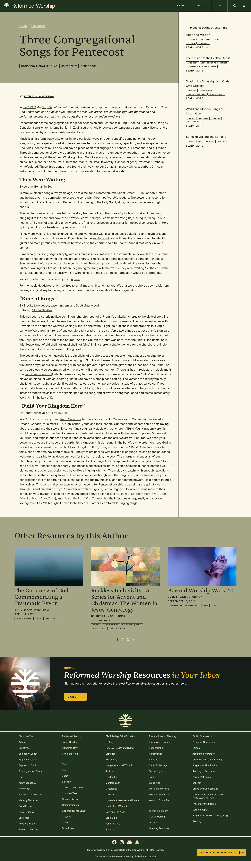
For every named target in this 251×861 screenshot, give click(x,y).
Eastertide (24, 817)
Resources (38, 25)
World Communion (159, 794)
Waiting (221, 141)
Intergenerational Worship (119, 765)
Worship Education (159, 800)
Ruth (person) (99, 628)
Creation (192, 90)
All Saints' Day (70, 747)
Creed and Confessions (205, 788)
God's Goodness (23, 618)
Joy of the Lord (74, 498)
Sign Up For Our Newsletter (218, 852)
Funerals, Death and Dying (119, 747)
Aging (65, 770)
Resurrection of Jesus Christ (202, 66)
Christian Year (69, 793)
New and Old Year (115, 811)
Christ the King (70, 753)
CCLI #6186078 (56, 413)
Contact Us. (150, 856)
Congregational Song (73, 810)
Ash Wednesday (27, 782)
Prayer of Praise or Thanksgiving (210, 815)
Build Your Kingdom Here (133, 494)
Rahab (139, 625)
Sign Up (73, 696)
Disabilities (68, 828)
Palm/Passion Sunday (30, 794)
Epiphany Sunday (28, 753)
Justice (109, 771)
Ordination (111, 817)
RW (29, 107)
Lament (38, 618)
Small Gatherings (158, 765)
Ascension (192, 39)
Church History (70, 799)
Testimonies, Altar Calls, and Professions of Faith (207, 796)
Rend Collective (70, 419)
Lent (21, 777)
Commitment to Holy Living (207, 759)
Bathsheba (127, 625)
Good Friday (25, 806)
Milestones (111, 788)
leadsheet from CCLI (38, 374)
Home (23, 25)
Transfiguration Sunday (31, 771)
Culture (66, 822)
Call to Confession (202, 736)
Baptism (196, 782)
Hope (217, 39)
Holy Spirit (69, 66)
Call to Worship (157, 816)
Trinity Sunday (69, 742)
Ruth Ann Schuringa (39, 96)
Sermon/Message (201, 777)
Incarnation (193, 122)
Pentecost (89, 66)
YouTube (159, 494)
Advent (191, 118)
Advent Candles (111, 625)
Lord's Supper (200, 809)
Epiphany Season (28, 759)
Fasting (109, 742)
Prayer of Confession (203, 742)
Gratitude (110, 753)
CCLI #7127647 (42, 310)
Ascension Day (27, 823)
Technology (155, 771)
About (180, 6)
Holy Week (24, 788)
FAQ (220, 6)
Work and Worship (159, 788)
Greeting (153, 822)
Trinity (152, 777)
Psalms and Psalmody (161, 742)
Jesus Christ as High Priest (214, 63)
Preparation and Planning (162, 736)
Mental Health (112, 782)
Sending (196, 821)
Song (214, 605)
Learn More (194, 47)
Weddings (154, 782)
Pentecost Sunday (28, 829)
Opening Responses (160, 828)
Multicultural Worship (116, 806)
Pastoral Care (112, 823)
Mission (191, 43)
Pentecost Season (71, 736)
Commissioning (70, 804)
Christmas (203, 118)
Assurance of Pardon (203, 753)
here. (77, 279)
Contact (201, 6)
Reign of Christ (216, 94)
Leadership (111, 777)
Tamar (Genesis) (117, 628)
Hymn (205, 605)
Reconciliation (156, 747)
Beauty (65, 775)
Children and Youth (72, 787)
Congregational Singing (39, 66)
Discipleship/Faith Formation (120, 736)
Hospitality (111, 759)
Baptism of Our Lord (29, 765)
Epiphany (216, 118)
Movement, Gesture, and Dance (122, 800)
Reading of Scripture (203, 771)
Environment (206, 90)
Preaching (110, 829)
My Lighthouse (31, 498)
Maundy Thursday (28, 800)
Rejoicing (50, 618)
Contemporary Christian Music (184, 605)
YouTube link (101, 238)
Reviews (153, 759)
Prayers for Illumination (204, 765)
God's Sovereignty (196, 94)
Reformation (155, 753)
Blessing (66, 781)
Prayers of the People (204, 803)
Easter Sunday (26, 811)
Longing (210, 141)
